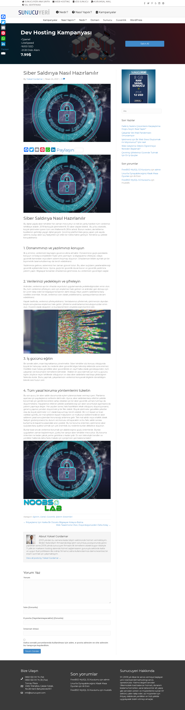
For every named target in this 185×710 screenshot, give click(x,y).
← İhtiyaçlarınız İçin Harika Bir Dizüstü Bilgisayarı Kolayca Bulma (53, 522)
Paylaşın (65, 150)
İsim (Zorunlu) (30, 607)
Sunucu (107, 20)
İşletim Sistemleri (64, 517)
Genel (43, 517)
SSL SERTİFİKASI (32, 5)
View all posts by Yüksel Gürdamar (43, 558)
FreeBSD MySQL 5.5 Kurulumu (136, 169)
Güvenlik (121, 20)
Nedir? (63, 12)
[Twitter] (5, 22)
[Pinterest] (5, 33)
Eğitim (36, 517)
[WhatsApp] (5, 38)
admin (158, 169)
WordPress (136, 20)
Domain (95, 20)
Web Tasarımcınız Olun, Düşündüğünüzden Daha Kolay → (83, 525)
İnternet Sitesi (31, 629)
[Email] (5, 27)
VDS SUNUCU (81, 1)
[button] (144, 44)
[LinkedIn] (5, 44)
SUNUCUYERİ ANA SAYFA (37, 1)
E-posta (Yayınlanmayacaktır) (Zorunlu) (43, 618)
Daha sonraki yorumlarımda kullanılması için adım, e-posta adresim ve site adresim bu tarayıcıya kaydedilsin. (65, 644)
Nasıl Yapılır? (83, 12)
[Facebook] (5, 17)
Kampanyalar (107, 12)
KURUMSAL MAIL (102, 1)
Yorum (26, 577)
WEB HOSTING (62, 1)
